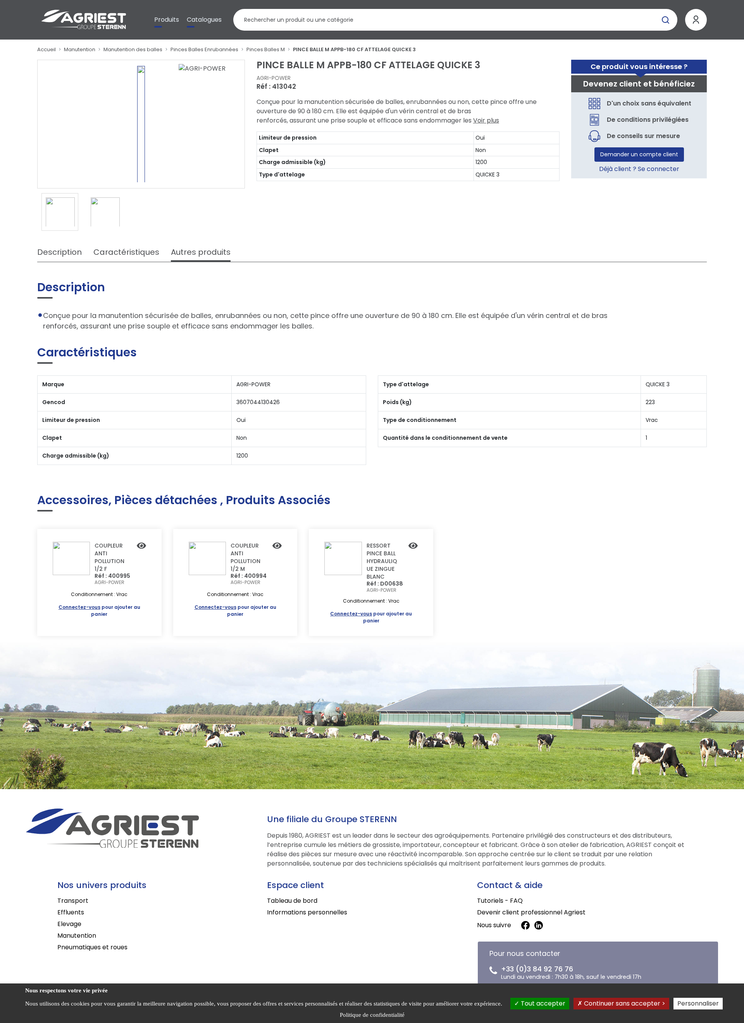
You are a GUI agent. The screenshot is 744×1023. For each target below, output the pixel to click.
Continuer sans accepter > (623, 1003)
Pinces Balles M (265, 49)
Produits (166, 19)
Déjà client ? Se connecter (639, 168)
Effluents (70, 912)
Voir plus (486, 120)
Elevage (69, 923)
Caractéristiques (126, 252)
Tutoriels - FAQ (500, 900)
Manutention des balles (132, 49)
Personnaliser (698, 1003)
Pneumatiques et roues (92, 947)
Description (59, 252)
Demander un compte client (639, 154)
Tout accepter (542, 1003)
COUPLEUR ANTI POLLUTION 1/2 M (245, 557)
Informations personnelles (307, 912)
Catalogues (204, 19)
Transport (72, 900)
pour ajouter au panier (99, 610)
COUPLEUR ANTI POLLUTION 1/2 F (109, 557)
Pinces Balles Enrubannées (204, 49)
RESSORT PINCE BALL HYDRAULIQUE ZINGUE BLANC (382, 561)
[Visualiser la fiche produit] (141, 546)
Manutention (79, 49)
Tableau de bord (292, 900)
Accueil (46, 49)
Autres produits (201, 252)
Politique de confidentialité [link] (372, 1015)
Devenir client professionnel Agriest (531, 912)
